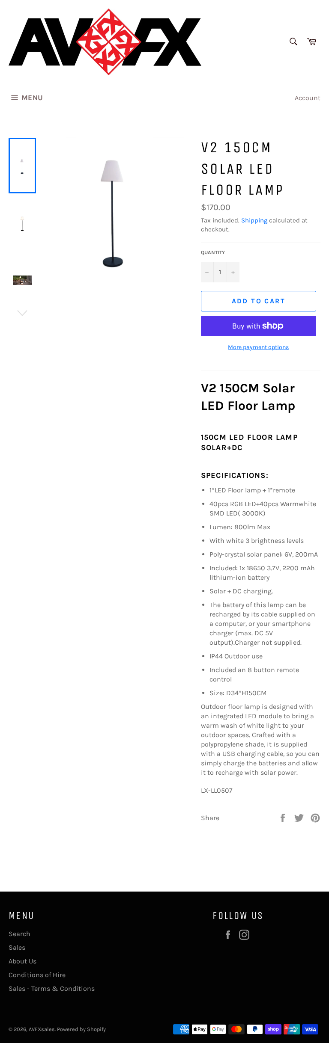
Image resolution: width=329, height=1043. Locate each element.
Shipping (254, 220)
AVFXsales (42, 1029)
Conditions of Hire (37, 975)
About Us (22, 961)
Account (307, 98)
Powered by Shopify (81, 1029)
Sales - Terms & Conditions (52, 988)
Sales (17, 947)
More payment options (258, 347)
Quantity (213, 252)
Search (19, 934)
